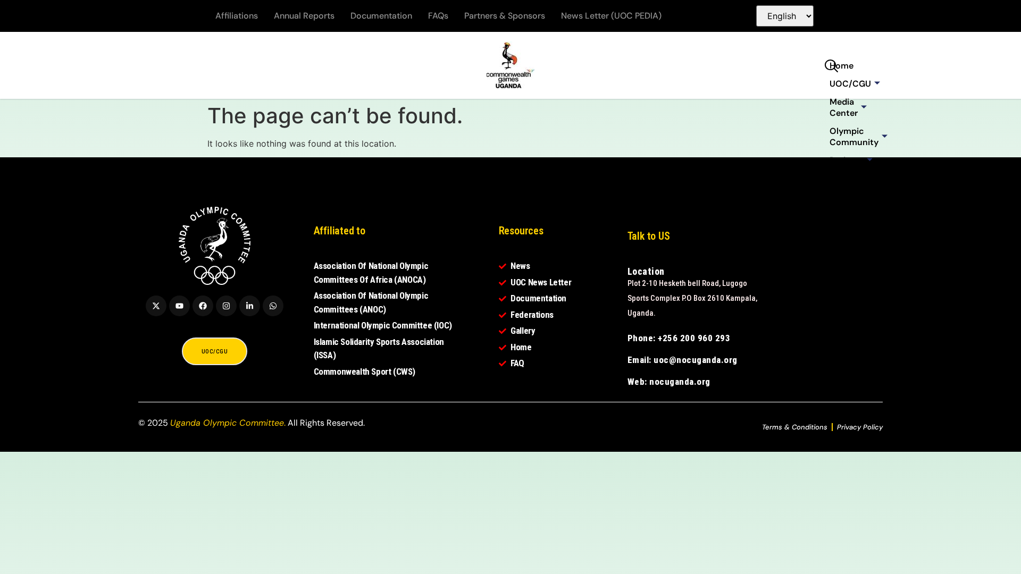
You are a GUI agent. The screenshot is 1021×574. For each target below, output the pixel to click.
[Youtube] (179, 306)
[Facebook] (203, 306)
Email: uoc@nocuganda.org (682, 359)
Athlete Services (847, 184)
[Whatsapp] (273, 306)
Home (841, 65)
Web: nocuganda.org (668, 381)
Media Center (844, 107)
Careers (845, 207)
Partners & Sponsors (504, 15)
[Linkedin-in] (249, 306)
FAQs (438, 15)
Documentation (381, 15)
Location (646, 271)
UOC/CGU (850, 83)
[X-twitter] (156, 306)
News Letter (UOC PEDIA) (611, 15)
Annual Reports (304, 15)
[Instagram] (226, 306)
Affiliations (236, 15)
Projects (847, 160)
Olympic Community (854, 136)
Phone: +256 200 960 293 (679, 338)
